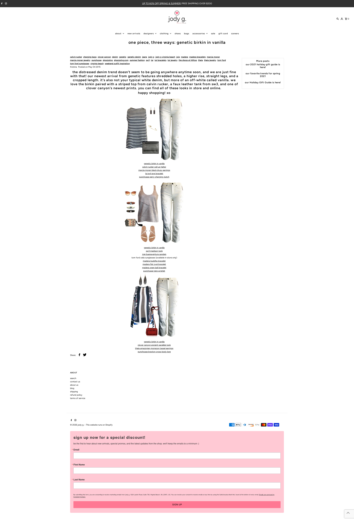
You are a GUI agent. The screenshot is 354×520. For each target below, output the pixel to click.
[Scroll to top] (348, 513)
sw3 (148, 60)
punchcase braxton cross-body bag (154, 351)
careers (235, 33)
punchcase (96, 60)
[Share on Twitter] (84, 355)
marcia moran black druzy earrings (154, 170)
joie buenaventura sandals (154, 254)
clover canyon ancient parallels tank (154, 345)
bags (186, 33)
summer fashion (137, 60)
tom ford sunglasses (79, 63)
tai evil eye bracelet (154, 173)
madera (184, 57)
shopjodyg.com (121, 60)
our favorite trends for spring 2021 (263, 75)
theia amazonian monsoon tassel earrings (154, 348)
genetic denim (134, 57)
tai (152, 60)
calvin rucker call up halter (154, 167)
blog (72, 388)
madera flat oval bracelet (154, 264)
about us (74, 385)
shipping (74, 391)
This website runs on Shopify (99, 425)
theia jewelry (210, 60)
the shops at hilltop (188, 60)
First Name (79, 464)
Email (76, 450)
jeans (144, 57)
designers (149, 33)
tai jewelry (172, 60)
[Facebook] (1, 4)
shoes (178, 33)
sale (213, 33)
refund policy (76, 395)
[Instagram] (5, 4)
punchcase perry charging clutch (154, 177)
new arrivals (133, 33)
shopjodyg (108, 60)
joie (178, 57)
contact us (75, 381)
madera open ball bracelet (154, 267)
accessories (198, 33)
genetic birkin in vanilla (154, 163)
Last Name (79, 479)
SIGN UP (177, 504)
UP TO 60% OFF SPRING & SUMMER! (161, 3)
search (73, 378)
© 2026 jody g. (77, 425)
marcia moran (213, 57)
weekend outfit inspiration (117, 63)
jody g (151, 57)
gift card (223, 33)
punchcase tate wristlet (154, 271)
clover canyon (104, 57)
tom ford (221, 60)
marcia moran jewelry (80, 60)
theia (200, 60)
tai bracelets (160, 60)
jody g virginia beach (165, 57)
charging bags (90, 57)
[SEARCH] (337, 18)
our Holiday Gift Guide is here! (263, 82)
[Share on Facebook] (79, 355)
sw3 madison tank (154, 251)
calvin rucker (76, 57)
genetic (122, 57)
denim (115, 57)
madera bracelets (197, 57)
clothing (164, 33)
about (118, 33)
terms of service (77, 398)
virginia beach (97, 63)
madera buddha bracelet (154, 261)
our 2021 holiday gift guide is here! (263, 66)
